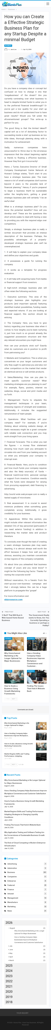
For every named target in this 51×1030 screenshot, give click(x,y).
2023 (9, 976)
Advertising (12, 864)
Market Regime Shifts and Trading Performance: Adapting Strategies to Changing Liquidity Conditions (24, 814)
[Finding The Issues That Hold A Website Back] (37, 677)
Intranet (10, 894)
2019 (9, 997)
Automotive (12, 868)
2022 (9, 981)
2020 (9, 991)
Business (8, 45)
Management (12, 898)
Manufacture (12, 902)
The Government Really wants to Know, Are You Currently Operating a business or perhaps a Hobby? (39, 620)
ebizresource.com (13, 599)
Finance (10, 889)
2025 (9, 965)
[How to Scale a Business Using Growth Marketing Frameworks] (14, 677)
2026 (9, 922)
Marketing (11, 907)
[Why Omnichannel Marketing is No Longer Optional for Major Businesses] (14, 644)
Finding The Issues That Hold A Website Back (22, 825)
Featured (11, 885)
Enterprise (11, 881)
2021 (9, 986)
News (9, 911)
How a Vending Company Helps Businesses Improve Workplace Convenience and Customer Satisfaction (28, 939)
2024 (9, 971)
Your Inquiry (22, 1013)
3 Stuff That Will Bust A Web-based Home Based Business (13, 617)
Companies (12, 877)
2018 (9, 1002)
